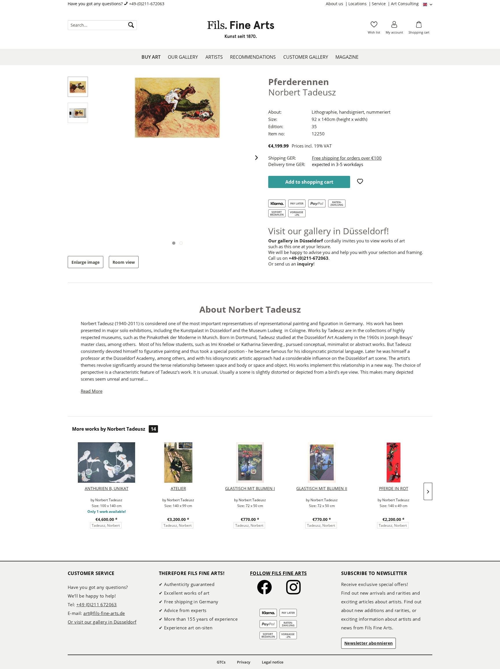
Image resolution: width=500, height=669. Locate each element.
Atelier (178, 488)
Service (379, 3)
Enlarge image (85, 262)
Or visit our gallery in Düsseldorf (102, 622)
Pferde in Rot (393, 488)
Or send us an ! (291, 264)
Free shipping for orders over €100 (347, 158)
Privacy (243, 662)
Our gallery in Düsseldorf (295, 241)
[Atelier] (178, 462)
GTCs (221, 662)
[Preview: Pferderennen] (78, 87)
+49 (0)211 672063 (96, 604)
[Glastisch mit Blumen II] (321, 462)
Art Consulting (405, 3)
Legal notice (272, 662)
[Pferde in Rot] (393, 462)
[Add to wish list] (361, 182)
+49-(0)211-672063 (146, 3)
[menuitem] (337, 3)
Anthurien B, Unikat (106, 488)
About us (335, 3)
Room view (124, 262)
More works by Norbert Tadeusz (114, 429)
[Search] (131, 25)
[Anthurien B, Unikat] (106, 462)
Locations (358, 3)
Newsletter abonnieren (368, 643)
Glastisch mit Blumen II (321, 488)
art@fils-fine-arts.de (104, 613)
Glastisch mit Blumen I (250, 488)
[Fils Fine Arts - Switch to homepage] (240, 31)
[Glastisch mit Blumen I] (250, 462)
